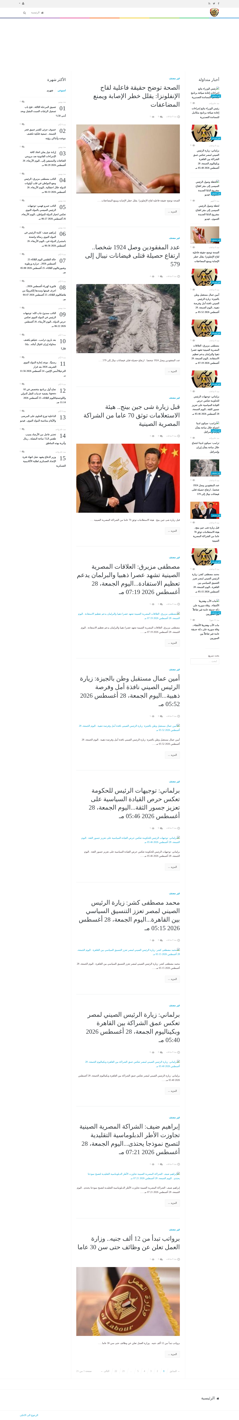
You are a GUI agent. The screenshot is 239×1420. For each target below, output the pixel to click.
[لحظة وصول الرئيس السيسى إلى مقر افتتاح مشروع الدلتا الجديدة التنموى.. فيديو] (204, 188)
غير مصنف (174, 78)
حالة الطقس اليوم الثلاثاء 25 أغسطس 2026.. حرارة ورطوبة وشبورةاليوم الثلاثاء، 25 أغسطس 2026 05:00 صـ (43, 265)
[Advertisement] (119, 44)
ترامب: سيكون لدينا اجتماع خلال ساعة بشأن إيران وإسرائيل (205, 447)
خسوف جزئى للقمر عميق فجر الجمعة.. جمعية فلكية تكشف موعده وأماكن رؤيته (45, 134)
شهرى (50, 90)
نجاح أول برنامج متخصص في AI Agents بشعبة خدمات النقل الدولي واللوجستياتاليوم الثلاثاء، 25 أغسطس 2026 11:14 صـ (43, 395)
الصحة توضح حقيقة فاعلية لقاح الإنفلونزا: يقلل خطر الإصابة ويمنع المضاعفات (206, 257)
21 (123, 1371)
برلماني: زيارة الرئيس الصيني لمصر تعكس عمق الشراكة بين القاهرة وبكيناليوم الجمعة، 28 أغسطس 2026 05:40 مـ (206, 159)
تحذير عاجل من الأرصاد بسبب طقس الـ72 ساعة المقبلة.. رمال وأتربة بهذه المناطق (44, 438)
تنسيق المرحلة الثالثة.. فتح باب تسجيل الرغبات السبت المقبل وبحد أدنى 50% (43, 111)
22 (116, 1371)
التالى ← (105, 1371)
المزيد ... (172, 211)
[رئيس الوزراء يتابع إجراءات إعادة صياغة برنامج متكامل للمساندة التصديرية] (204, 93)
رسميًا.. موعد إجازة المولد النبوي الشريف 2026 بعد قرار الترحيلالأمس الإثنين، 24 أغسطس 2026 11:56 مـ (43, 368)
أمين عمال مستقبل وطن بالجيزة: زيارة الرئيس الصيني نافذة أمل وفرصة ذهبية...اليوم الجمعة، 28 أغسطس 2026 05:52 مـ (206, 303)
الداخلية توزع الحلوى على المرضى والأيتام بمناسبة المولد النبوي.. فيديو (43, 418)
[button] (21, 3)
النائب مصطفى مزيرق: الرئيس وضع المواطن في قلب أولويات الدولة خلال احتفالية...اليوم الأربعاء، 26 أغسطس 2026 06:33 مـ (45, 185)
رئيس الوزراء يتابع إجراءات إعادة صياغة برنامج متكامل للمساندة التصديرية (205, 113)
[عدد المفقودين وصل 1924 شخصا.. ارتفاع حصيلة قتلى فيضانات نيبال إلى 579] (204, 468)
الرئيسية (35, 12)
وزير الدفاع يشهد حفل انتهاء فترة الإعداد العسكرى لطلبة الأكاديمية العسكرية (44, 461)
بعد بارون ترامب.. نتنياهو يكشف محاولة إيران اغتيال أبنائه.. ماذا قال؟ (45, 344)
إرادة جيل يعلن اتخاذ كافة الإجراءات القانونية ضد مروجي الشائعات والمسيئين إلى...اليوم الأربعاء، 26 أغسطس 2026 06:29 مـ (44, 158)
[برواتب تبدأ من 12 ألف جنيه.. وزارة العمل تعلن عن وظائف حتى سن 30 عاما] (128, 1301)
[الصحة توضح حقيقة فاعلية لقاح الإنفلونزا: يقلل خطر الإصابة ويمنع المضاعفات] (204, 235)
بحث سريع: (213, 655)
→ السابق (175, 1371)
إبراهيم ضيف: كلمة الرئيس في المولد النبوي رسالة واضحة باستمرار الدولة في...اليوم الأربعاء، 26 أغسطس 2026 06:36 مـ (45, 239)
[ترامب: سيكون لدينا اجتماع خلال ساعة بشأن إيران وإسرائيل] (204, 427)
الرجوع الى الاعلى (29, 1415)
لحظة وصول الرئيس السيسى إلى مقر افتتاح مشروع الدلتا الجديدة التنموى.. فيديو (207, 212)
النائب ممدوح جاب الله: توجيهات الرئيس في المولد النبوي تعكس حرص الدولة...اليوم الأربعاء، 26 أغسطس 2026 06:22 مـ (44, 319)
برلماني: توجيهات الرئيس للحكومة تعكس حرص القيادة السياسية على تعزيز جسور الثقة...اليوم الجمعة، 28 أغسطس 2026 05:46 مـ (205, 405)
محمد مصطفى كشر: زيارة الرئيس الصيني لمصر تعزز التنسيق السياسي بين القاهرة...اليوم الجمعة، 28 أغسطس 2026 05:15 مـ (205, 583)
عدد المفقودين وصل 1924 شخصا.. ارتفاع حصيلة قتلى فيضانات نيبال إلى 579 (205, 489)
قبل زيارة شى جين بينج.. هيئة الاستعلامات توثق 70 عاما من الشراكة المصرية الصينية (206, 534)
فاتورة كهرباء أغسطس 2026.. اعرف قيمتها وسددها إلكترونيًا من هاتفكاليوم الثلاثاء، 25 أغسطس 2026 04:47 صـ (44, 292)
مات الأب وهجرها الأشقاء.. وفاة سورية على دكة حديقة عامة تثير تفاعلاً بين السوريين (205, 632)
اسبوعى (62, 90)
